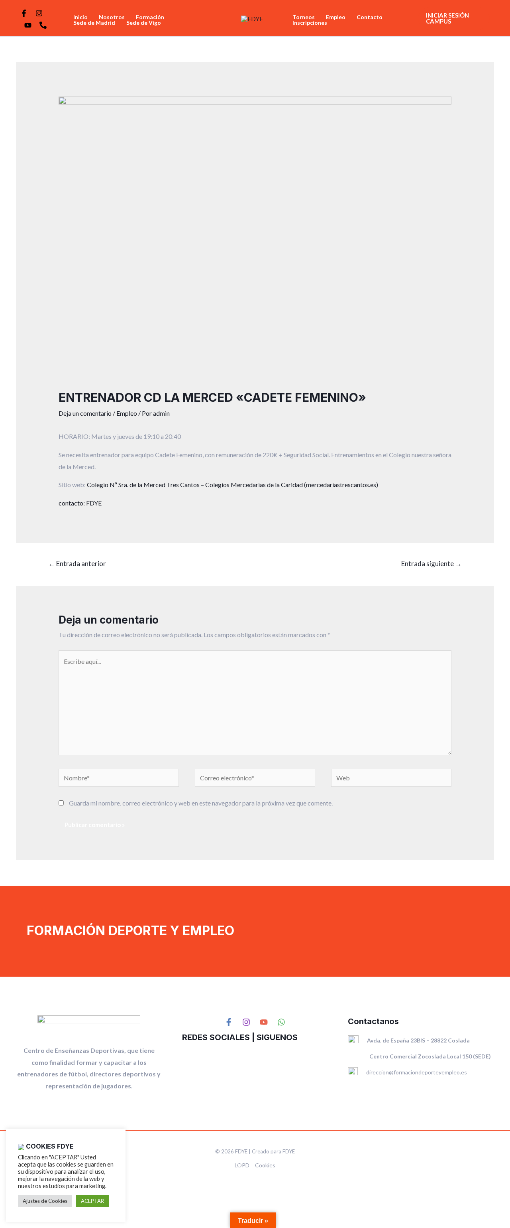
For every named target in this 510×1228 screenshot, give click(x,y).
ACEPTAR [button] (92, 1201)
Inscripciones (309, 23)
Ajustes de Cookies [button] (45, 1201)
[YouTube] (27, 25)
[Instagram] (39, 13)
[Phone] (43, 25)
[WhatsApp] (281, 1022)
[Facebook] (23, 13)
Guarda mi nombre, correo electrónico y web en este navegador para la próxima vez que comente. (201, 803)
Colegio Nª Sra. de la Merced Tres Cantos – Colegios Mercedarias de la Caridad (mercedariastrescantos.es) (232, 484)
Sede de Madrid (94, 23)
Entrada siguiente (431, 563)
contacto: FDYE (80, 503)
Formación (150, 17)
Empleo (335, 17)
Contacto (369, 17)
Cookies (265, 1165)
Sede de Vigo (143, 23)
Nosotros (112, 17)
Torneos (303, 17)
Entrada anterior (77, 563)
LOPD (242, 1165)
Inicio (80, 17)
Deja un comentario (85, 413)
